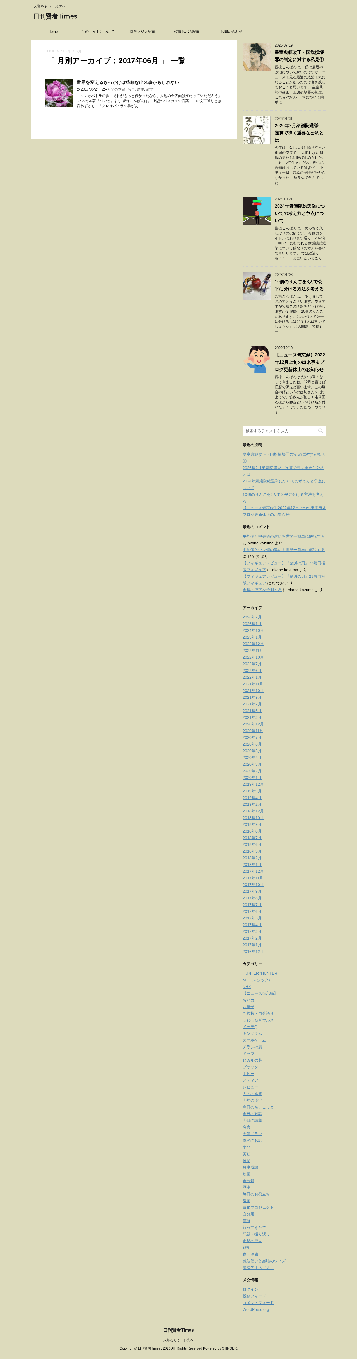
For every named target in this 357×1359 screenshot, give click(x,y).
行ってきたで (254, 1227)
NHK (247, 986)
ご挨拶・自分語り (258, 1013)
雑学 (150, 89)
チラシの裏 (252, 1047)
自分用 (248, 1214)
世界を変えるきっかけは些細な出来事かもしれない (128, 82)
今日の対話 (252, 1114)
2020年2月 (252, 771)
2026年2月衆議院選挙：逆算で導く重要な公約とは (299, 132)
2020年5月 (252, 751)
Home (53, 32)
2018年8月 (252, 831)
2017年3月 (252, 931)
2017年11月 (253, 878)
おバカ (248, 1000)
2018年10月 (253, 818)
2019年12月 (253, 784)
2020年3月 (252, 764)
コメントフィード (258, 1302)
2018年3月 (252, 851)
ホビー (248, 1073)
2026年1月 (252, 624)
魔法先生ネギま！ (258, 1267)
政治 (246, 1160)
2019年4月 (252, 797)
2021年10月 (253, 690)
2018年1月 (252, 864)
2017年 (65, 51)
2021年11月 (253, 684)
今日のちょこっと (258, 1107)
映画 (246, 1174)
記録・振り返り (256, 1234)
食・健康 (250, 1254)
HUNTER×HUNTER (260, 973)
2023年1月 (252, 637)
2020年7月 (252, 737)
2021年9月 (252, 697)
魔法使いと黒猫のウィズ (264, 1261)
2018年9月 (252, 824)
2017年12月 (253, 871)
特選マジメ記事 (142, 32)
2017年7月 (252, 904)
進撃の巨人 (252, 1241)
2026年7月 (252, 617)
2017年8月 (252, 898)
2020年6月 (252, 744)
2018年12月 (253, 811)
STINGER (229, 1348)
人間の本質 (116, 89)
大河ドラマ (252, 1134)
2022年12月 (253, 644)
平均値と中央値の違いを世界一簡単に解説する (284, 536)
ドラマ (248, 1053)
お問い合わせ (231, 32)
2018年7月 (252, 838)
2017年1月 (252, 945)
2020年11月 (253, 731)
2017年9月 (252, 891)
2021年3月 (252, 717)
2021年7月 (252, 704)
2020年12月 (253, 724)
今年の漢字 (252, 1100)
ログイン (250, 1289)
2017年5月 (252, 918)
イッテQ (250, 1027)
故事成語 (250, 1167)
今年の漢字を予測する (262, 590)
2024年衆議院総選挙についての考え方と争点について (300, 213)
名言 (131, 89)
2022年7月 (252, 664)
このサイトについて (97, 32)
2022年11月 (253, 650)
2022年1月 (252, 677)
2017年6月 (252, 911)
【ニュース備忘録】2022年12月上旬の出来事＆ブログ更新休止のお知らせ (300, 362)
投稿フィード (254, 1296)
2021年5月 (252, 710)
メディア (250, 1080)
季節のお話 (252, 1140)
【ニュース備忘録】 (260, 993)
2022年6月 (252, 670)
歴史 (140, 89)
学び (246, 1147)
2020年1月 (252, 777)
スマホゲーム (254, 1040)
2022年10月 (253, 657)
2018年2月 (252, 858)
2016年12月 (253, 951)
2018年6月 (252, 844)
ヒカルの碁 (252, 1060)
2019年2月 (252, 804)
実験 (246, 1154)
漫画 (246, 1200)
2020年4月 (252, 757)
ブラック (250, 1067)
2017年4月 (252, 925)
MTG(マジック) (256, 980)
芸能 (246, 1221)
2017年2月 (252, 938)
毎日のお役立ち (256, 1194)
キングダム (252, 1033)
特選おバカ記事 (187, 32)
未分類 (248, 1180)
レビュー (250, 1087)
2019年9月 (252, 791)
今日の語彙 (252, 1120)
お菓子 (248, 1006)
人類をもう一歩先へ (178, 1340)
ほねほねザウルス (258, 1020)
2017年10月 (253, 884)
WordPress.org (256, 1309)
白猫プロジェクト (258, 1207)
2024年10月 (253, 630)
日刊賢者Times (55, 16)
